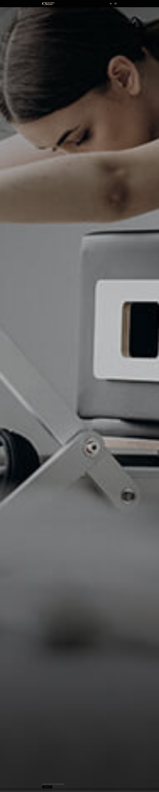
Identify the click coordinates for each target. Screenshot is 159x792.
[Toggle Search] (110, 3)
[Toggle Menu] (115, 3)
